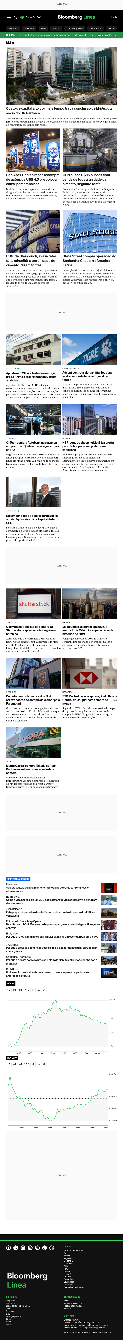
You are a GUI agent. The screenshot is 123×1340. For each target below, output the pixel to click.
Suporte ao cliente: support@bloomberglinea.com (86, 1325)
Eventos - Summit (71, 1320)
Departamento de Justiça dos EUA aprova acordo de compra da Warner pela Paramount (33, 700)
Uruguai (67, 1276)
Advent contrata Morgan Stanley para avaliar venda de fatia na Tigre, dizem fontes (87, 376)
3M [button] (20, 989)
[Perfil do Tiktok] (44, 1247)
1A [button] (33, 989)
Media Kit (68, 1308)
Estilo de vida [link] (95, 28)
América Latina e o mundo (75, 1250)
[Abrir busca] (15, 17)
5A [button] (43, 989)
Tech (8, 1308)
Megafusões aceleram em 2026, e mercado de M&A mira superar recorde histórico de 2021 (87, 630)
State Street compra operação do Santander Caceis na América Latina (89, 260)
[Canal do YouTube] (23, 1247)
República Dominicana (74, 1287)
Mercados (10, 1303)
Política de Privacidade (74, 1306)
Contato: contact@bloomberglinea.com (81, 1322)
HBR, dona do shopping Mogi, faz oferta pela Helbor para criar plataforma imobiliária (88, 446)
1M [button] (14, 989)
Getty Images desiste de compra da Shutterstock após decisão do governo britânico (31, 630)
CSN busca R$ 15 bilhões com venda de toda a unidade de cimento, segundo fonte (86, 179)
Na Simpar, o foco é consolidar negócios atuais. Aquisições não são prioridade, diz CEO (33, 519)
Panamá (67, 1274)
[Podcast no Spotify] (51, 1247)
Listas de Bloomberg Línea (18, 1306)
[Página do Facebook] (8, 1247)
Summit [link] (56, 28)
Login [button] (114, 17)
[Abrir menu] (9, 17)
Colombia (68, 1261)
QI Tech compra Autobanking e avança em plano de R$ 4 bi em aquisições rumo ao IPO (32, 446)
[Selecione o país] (39, 17)
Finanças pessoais (14, 1316)
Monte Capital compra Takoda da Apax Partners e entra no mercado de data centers (31, 769)
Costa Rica (69, 1279)
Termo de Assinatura (73, 1303)
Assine (67, 1300)
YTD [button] (26, 989)
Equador (68, 1271)
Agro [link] (43, 28)
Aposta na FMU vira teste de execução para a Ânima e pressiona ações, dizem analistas (31, 376)
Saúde (9, 1321)
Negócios (10, 1300)
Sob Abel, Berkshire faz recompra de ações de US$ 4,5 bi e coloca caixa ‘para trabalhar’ (33, 179)
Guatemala (68, 1284)
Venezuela (68, 1263)
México (67, 1255)
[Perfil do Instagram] (30, 1247)
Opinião (9, 1319)
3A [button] (38, 989)
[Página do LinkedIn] (37, 1247)
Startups (10, 1311)
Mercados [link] (29, 28)
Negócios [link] (13, 28)
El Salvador (69, 1282)
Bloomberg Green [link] (74, 28)
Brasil (66, 1253)
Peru (66, 1269)
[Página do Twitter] (15, 1247)
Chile (66, 1266)
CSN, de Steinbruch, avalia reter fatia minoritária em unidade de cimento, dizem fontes (31, 260)
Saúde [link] (111, 28)
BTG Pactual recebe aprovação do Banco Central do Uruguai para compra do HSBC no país (89, 700)
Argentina (68, 1258)
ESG (8, 1314)
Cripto (9, 1324)
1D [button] (9, 989)
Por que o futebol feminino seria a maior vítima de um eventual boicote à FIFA (52, 936)
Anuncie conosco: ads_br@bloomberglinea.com (85, 1327)
